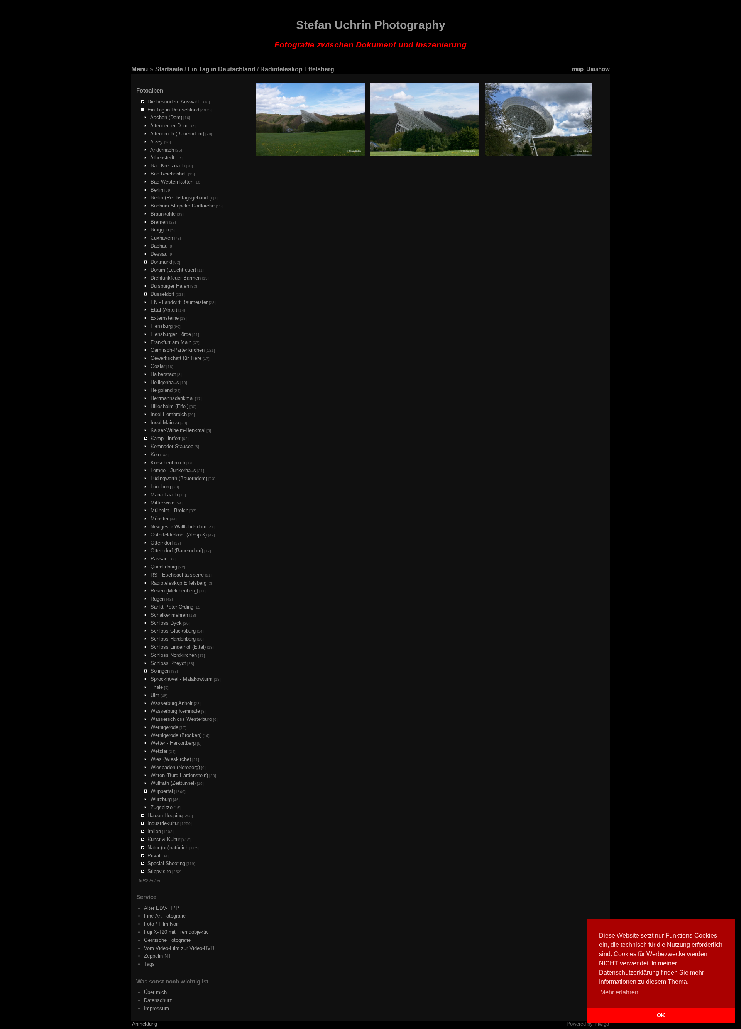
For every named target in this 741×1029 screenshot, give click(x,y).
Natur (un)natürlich (167, 847)
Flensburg (162, 326)
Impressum (156, 1008)
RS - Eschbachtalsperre (177, 575)
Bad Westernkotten (172, 182)
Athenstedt (162, 157)
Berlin (157, 190)
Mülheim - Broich (169, 510)
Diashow (598, 69)
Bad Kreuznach (168, 166)
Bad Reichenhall (169, 174)
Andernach (162, 150)
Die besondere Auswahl (173, 102)
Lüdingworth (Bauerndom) (179, 478)
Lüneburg (161, 486)
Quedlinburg (164, 567)
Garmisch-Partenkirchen (178, 350)
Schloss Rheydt (168, 663)
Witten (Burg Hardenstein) (179, 775)
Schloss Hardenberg (173, 639)
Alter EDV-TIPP (161, 908)
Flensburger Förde (171, 334)
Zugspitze (162, 807)
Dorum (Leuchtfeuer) (173, 270)
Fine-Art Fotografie (165, 916)
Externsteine (165, 318)
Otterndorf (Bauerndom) (177, 550)
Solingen (160, 671)
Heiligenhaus (165, 382)
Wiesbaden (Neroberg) (175, 767)
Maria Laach (164, 495)
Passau (159, 559)
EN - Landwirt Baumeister (179, 302)
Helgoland (162, 390)
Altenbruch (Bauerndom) (177, 134)
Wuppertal (162, 791)
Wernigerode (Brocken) (176, 735)
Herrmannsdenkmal (172, 398)
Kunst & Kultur (163, 839)
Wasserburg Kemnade (175, 711)
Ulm (155, 695)
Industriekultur (163, 823)
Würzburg (161, 799)
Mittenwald (162, 503)
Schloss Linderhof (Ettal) (178, 647)
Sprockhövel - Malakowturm (182, 679)
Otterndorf (162, 543)
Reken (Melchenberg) (174, 591)
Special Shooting (166, 863)
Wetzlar (159, 751)
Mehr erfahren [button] (619, 992)
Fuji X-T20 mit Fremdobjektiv (176, 932)
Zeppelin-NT (157, 956)
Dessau (159, 254)
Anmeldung (144, 1024)
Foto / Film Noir (161, 924)
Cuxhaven (162, 238)
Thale (157, 687)
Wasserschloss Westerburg (181, 719)
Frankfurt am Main (171, 342)
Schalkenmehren (169, 615)
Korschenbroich (168, 463)
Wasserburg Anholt (172, 703)
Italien (154, 831)
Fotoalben (149, 90)
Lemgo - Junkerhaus (173, 470)
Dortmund (161, 262)
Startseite (169, 69)
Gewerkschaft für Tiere (176, 358)
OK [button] (661, 1015)
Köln (156, 454)
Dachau (159, 246)
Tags (149, 964)
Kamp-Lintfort (166, 438)
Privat (154, 856)
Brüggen (160, 230)
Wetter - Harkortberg (173, 743)
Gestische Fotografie (167, 940)
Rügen (158, 599)
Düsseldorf (162, 294)
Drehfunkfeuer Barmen (176, 278)
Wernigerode (164, 727)
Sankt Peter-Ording (172, 607)
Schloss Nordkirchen (174, 655)
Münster (160, 518)
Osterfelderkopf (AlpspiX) (179, 535)
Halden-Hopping (165, 815)
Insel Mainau (165, 422)
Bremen (159, 222)
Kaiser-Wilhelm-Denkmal (178, 430)
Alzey (156, 142)
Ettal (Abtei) (164, 310)
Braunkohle (163, 214)
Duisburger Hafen (170, 286)
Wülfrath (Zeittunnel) (173, 783)
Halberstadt (163, 374)
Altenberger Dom (169, 125)
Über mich (155, 992)
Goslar (158, 366)
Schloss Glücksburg (173, 631)
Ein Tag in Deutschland (221, 69)
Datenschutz (158, 1000)
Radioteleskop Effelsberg (297, 69)
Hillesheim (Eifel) (169, 406)
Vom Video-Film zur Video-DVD (179, 948)
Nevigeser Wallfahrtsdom (178, 527)
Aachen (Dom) (166, 117)
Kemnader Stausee (172, 446)
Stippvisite (159, 871)
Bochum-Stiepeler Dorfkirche (183, 206)
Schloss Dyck (166, 623)
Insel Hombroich (169, 414)
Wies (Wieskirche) (171, 759)
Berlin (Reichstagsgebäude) (181, 198)
